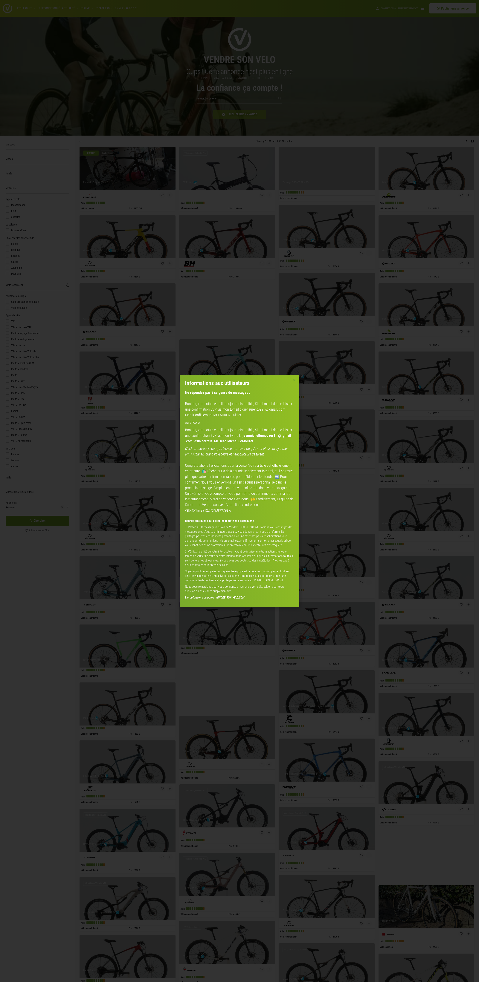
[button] (294, 380)
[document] (239, 491)
